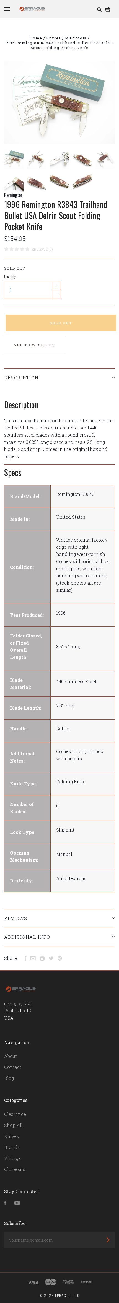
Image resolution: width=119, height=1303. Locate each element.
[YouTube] (17, 1203)
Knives (11, 1136)
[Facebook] (5, 1203)
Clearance (15, 1114)
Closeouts (14, 1169)
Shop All (13, 1125)
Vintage (12, 1158)
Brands (12, 1147)
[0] (108, 9)
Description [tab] (21, 377)
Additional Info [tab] (27, 937)
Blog (9, 1078)
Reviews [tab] (15, 918)
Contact (12, 1067)
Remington (13, 195)
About (10, 1056)
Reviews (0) (42, 249)
